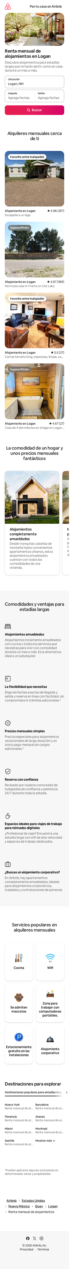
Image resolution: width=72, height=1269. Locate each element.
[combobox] (34, 83)
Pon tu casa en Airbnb (46, 6)
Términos (43, 1249)
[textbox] (19, 97)
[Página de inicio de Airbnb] (8, 6)
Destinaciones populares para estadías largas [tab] (34, 1092)
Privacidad (26, 1249)
